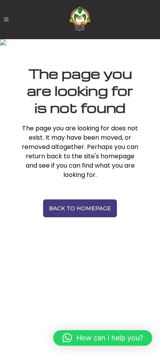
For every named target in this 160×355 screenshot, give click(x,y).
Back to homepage (80, 208)
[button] (102, 338)
